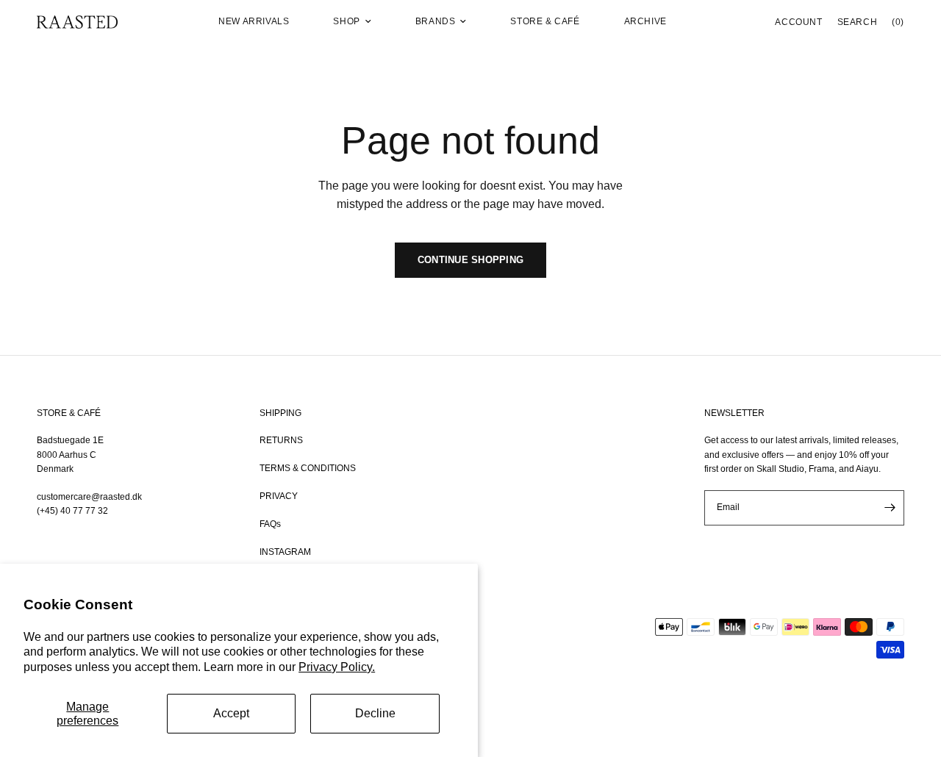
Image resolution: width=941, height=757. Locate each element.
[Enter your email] (889, 507)
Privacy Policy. (336, 667)
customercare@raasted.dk (89, 497)
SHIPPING (280, 413)
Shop (346, 21)
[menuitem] (253, 21)
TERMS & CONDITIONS (308, 468)
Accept (231, 713)
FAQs (270, 524)
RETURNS (281, 440)
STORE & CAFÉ (69, 413)
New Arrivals (253, 21)
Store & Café (544, 21)
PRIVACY (279, 496)
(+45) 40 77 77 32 (72, 511)
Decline (375, 713)
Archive (645, 21)
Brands (435, 21)
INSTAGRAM (285, 552)
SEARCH (857, 22)
